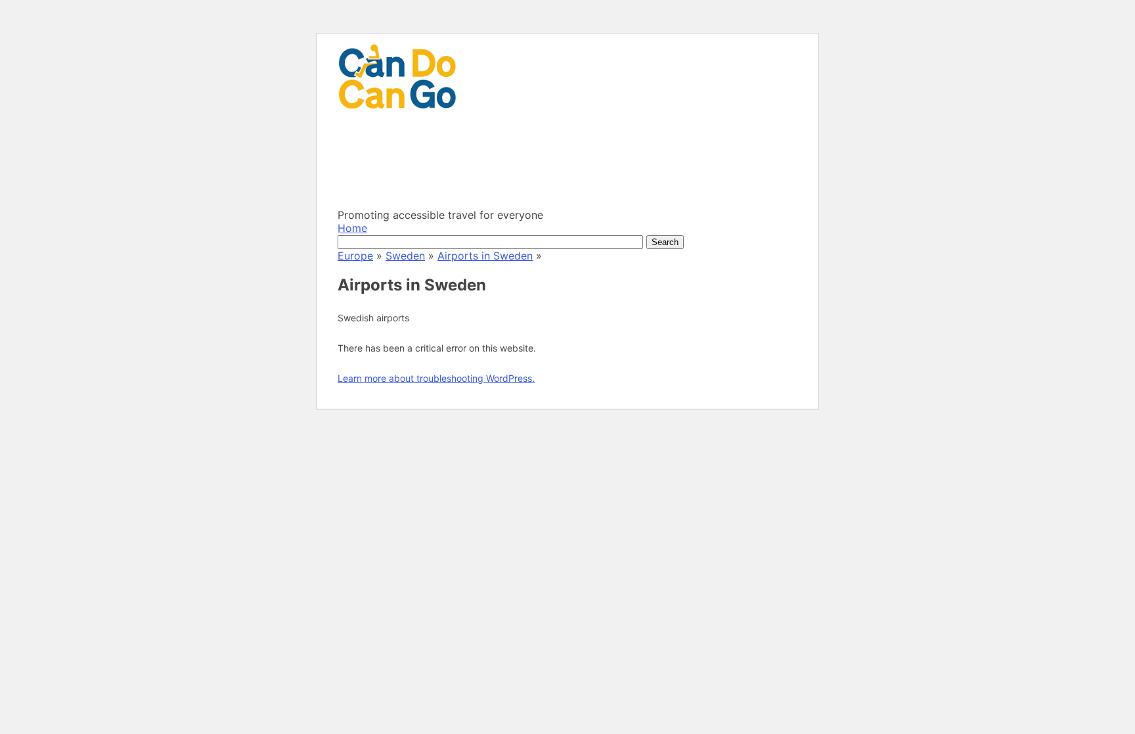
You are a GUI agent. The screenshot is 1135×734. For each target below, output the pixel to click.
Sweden (405, 255)
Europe (355, 255)
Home (352, 228)
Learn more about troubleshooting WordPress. (436, 378)
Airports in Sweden (485, 255)
